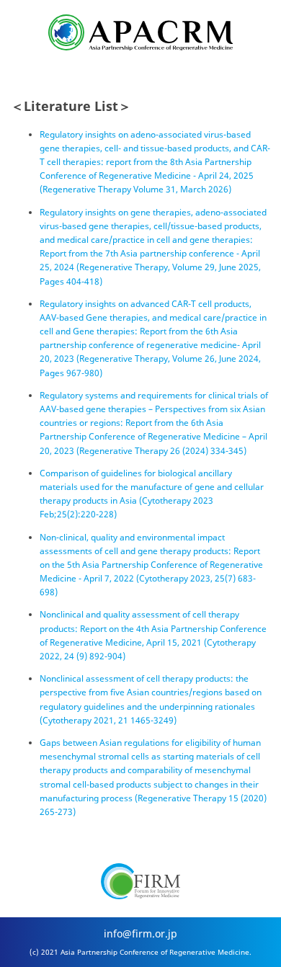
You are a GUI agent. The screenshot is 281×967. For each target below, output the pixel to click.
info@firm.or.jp (140, 933)
